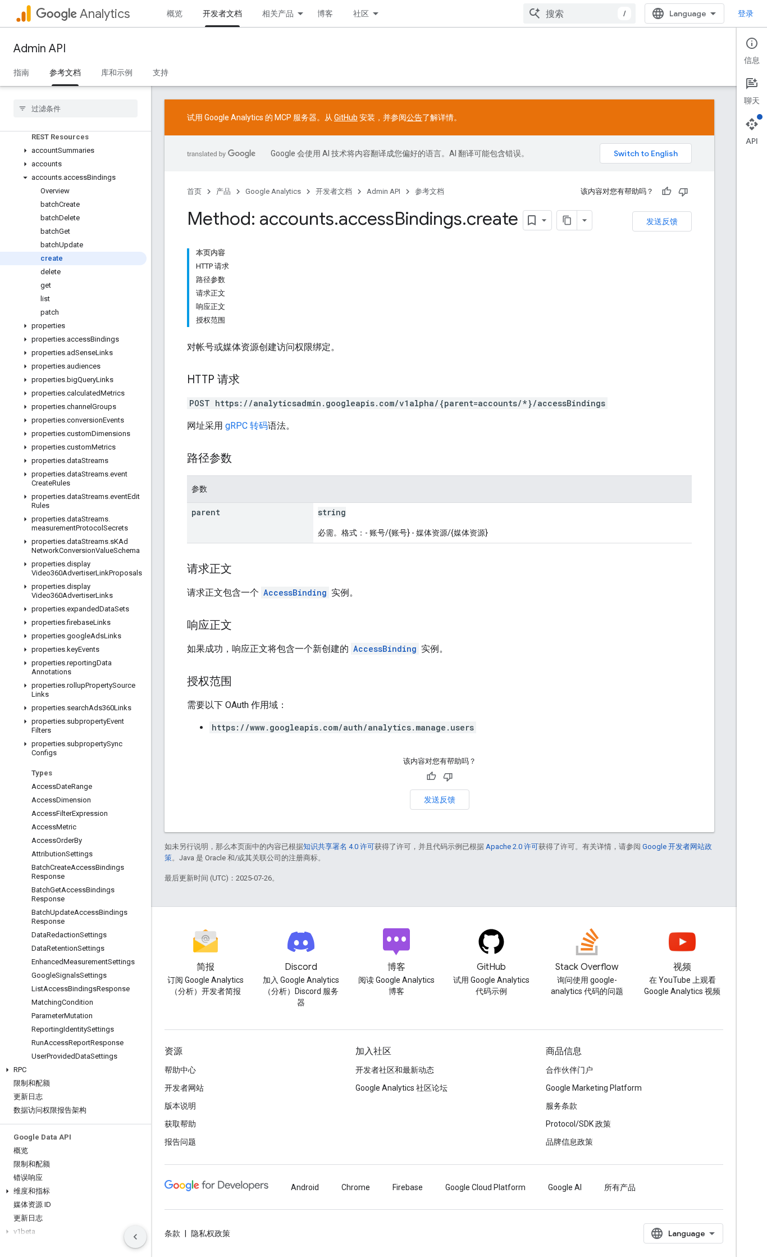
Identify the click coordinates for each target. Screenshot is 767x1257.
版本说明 (180, 1105)
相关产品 (278, 13)
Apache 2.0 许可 (512, 846)
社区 (361, 13)
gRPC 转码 (246, 425)
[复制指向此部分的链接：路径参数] (243, 459)
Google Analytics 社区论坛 (401, 1087)
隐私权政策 (210, 1233)
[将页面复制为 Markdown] (567, 220)
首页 (194, 191)
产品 (223, 191)
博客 (325, 13)
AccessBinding (295, 592)
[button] (73, 150)
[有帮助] (666, 191)
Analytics (105, 13)
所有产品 (620, 1187)
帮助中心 (180, 1069)
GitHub (346, 117)
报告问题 (180, 1141)
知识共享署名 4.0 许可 (339, 846)
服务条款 (561, 1105)
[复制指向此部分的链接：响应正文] (243, 626)
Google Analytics (273, 191)
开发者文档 (222, 13)
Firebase (407, 1187)
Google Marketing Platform (594, 1087)
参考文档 (65, 72)
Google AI (565, 1187)
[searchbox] (75, 108)
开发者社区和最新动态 (394, 1069)
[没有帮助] (683, 191)
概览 (174, 13)
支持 (160, 72)
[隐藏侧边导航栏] (135, 1237)
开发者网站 (184, 1087)
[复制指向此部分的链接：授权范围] (243, 682)
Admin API (39, 49)
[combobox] (579, 13)
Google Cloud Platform (485, 1187)
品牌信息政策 (569, 1141)
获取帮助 (180, 1123)
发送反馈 (662, 221)
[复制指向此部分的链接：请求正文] (243, 570)
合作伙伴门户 (569, 1069)
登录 (746, 13)
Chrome (355, 1187)
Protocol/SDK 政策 (578, 1123)
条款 (172, 1233)
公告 (414, 117)
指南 (21, 72)
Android (305, 1187)
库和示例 (117, 72)
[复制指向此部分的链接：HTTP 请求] (251, 380)
